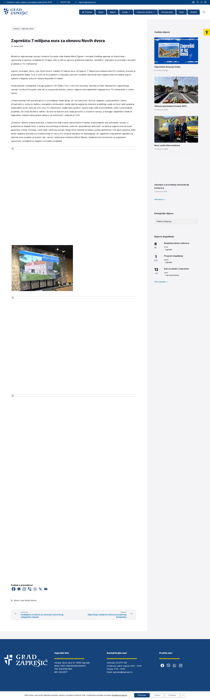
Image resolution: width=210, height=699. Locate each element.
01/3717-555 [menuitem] (65, 2)
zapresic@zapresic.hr (123, 672)
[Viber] (29, 589)
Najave (113, 12)
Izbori (181, 12)
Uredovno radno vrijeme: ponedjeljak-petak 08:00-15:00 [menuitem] (29, 2)
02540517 (63, 672)
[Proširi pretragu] (203, 12)
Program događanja (173, 256)
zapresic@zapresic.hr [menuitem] (87, 2)
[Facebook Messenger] (19, 589)
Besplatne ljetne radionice (176, 243)
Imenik (125, 12)
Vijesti (100, 12)
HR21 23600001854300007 (73, 666)
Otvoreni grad (167, 12)
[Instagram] (205, 2)
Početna (88, 12)
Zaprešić (168, 250)
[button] (207, 32)
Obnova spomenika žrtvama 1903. (170, 106)
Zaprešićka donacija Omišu (167, 67)
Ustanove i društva (144, 12)
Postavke (172, 695)
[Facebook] (13, 589)
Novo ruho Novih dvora (25, 600)
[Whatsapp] (35, 589)
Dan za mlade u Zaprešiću (176, 269)
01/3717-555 (121, 663)
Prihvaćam (142, 695)
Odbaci (157, 695)
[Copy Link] (40, 589)
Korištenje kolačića (119, 695)
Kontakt (193, 12)
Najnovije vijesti (27, 29)
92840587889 (65, 669)
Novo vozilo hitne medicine (167, 145)
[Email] (45, 589)
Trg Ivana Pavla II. (172, 275)
